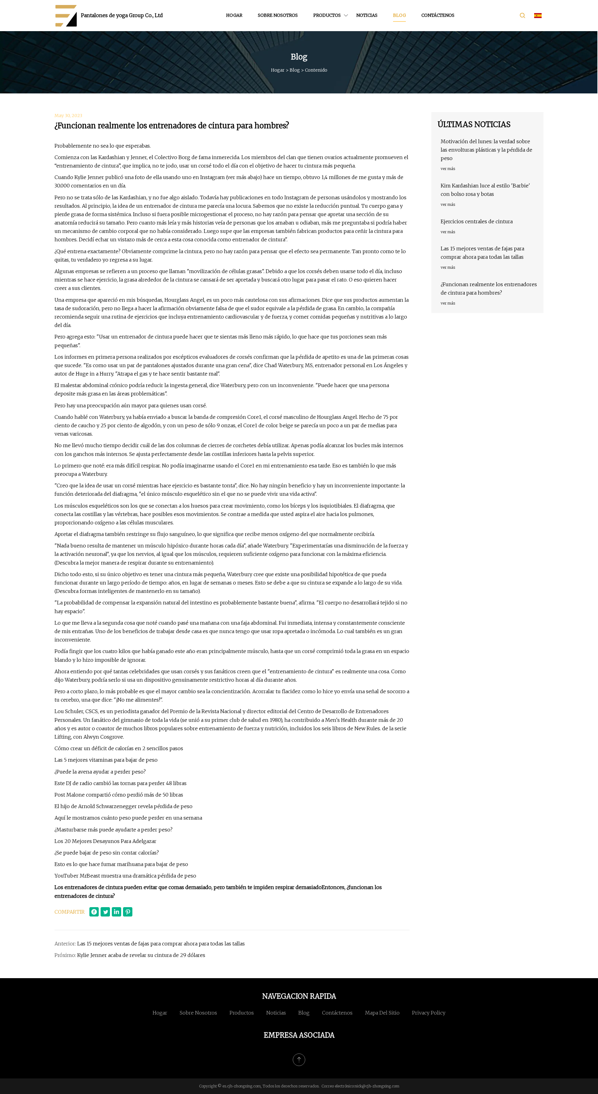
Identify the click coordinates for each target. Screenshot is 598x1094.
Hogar (234, 15)
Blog (399, 15)
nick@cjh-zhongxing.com (377, 1086)
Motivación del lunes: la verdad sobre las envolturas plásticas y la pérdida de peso (486, 149)
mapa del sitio (382, 1013)
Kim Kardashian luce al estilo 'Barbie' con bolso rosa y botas (485, 189)
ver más (448, 168)
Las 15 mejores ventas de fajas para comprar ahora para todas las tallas (161, 943)
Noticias (366, 15)
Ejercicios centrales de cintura (477, 221)
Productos (327, 15)
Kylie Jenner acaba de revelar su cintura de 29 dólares (141, 955)
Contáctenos (437, 15)
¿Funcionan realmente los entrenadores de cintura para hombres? (489, 288)
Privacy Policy (428, 1013)
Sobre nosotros (278, 15)
